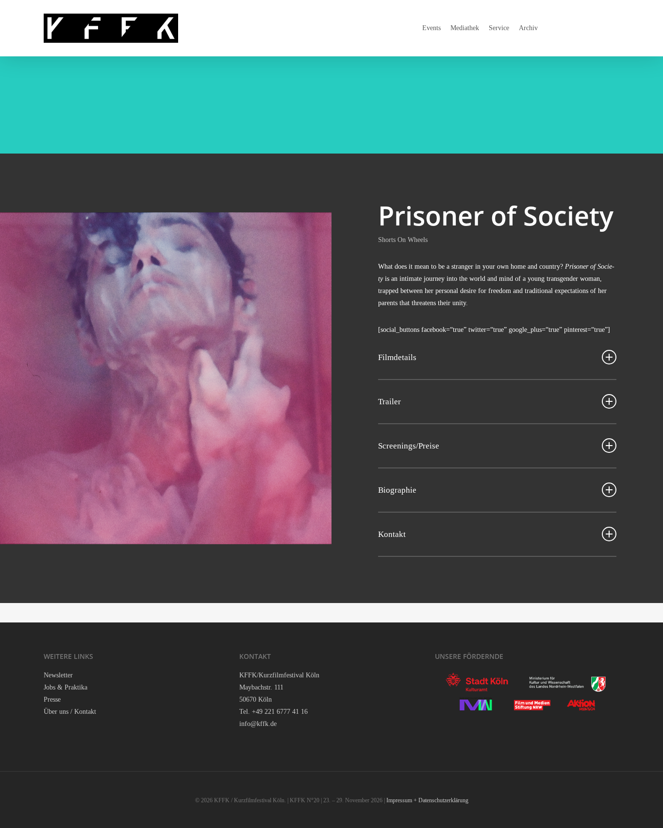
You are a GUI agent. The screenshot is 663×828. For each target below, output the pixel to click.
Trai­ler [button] (389, 401)
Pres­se (52, 699)
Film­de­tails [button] (397, 357)
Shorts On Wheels (403, 239)
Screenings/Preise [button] (408, 445)
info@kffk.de (258, 723)
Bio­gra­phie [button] (397, 490)
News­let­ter (58, 675)
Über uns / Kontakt (70, 711)
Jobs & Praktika (65, 687)
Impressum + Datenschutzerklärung (427, 800)
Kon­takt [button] (392, 534)
